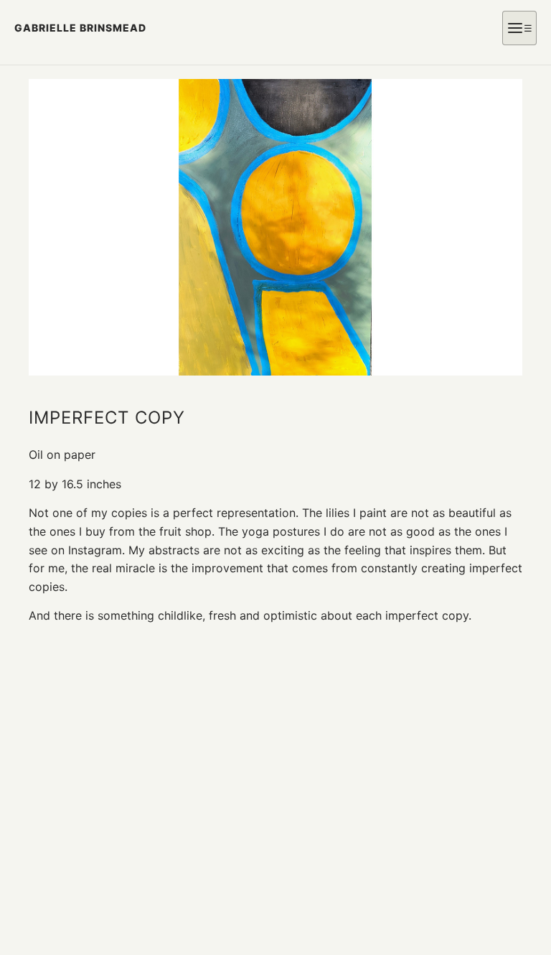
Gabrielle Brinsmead (80, 28)
